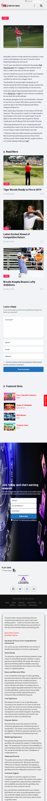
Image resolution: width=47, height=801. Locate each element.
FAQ (40, 602)
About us (22, 602)
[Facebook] (13, 589)
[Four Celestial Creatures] (9, 396)
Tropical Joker (22, 425)
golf (27, 141)
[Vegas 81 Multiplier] (9, 406)
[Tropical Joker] (9, 427)
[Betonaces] (11, 5)
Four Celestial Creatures (26, 395)
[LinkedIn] (34, 589)
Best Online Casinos (12, 633)
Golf (5, 18)
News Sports (33, 605)
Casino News (22, 605)
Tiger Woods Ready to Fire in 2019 (22, 189)
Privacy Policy (31, 602)
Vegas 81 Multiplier (24, 405)
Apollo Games (20, 408)
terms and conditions (29, 520)
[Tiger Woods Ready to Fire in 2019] (23, 170)
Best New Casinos (11, 635)
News (7, 602)
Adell (18, 418)
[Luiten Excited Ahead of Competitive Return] (23, 215)
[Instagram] (27, 589)
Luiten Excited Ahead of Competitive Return (16, 236)
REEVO (18, 398)
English (30, 1)
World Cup (11, 93)
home (21, 68)
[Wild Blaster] (9, 416)
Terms (14, 602)
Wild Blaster (21, 415)
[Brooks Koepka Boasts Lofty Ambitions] (23, 263)
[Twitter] (20, 589)
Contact (12, 605)
